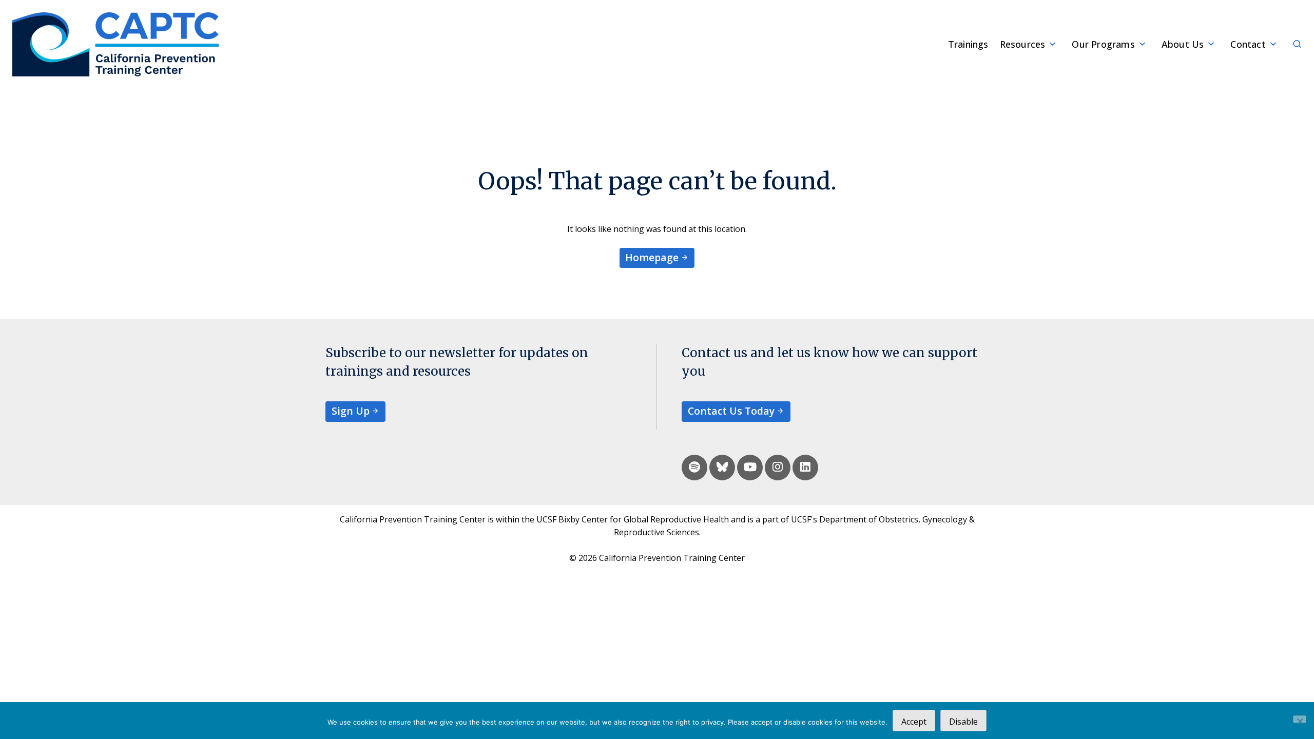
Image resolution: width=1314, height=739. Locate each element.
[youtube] (750, 467)
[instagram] (777, 467)
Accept (913, 721)
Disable (963, 721)
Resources (1023, 44)
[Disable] (1299, 719)
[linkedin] (805, 467)
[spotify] (694, 467)
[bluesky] (722, 467)
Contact (1247, 44)
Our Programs (1103, 44)
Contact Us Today (731, 411)
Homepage (652, 257)
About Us (1183, 44)
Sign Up (351, 411)
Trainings (968, 44)
